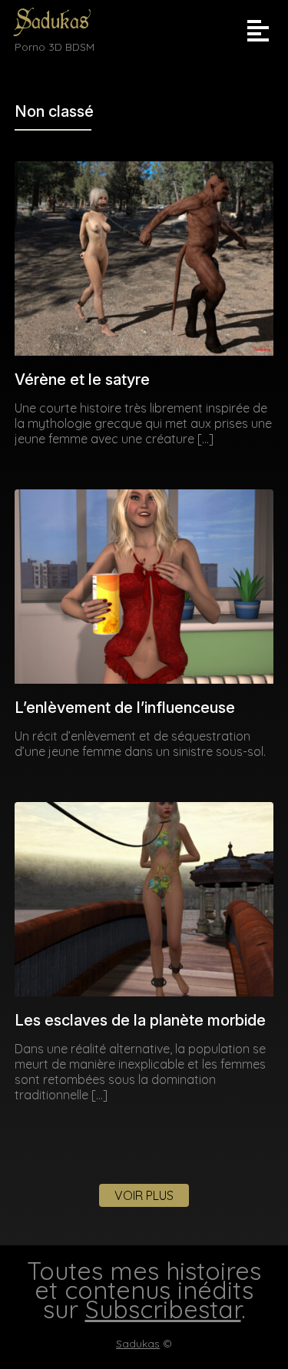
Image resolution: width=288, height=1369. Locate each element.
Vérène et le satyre (82, 379)
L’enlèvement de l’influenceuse (125, 707)
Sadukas (52, 21)
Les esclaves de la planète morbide (140, 1020)
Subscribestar (163, 1309)
